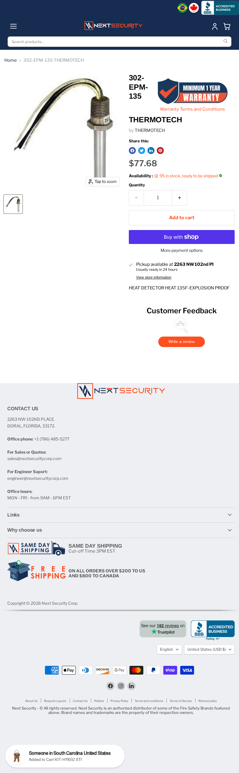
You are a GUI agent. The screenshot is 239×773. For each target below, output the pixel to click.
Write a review (181, 341)
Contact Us (80, 701)
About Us (31, 701)
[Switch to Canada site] (194, 8)
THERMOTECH (150, 130)
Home (10, 60)
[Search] (226, 41)
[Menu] (13, 26)
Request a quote (55, 701)
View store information (153, 277)
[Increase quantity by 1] (179, 197)
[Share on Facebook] (132, 150)
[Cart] (227, 26)
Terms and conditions (149, 701)
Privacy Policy (119, 701)
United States (206, 649)
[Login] (214, 26)
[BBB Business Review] (220, 7)
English (166, 649)
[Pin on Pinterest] (160, 150)
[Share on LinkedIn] (150, 150)
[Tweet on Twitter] (141, 150)
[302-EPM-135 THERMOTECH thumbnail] (13, 204)
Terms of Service (181, 701)
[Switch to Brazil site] (182, 8)
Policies (99, 701)
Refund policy (207, 701)
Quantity (137, 185)
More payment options (182, 250)
